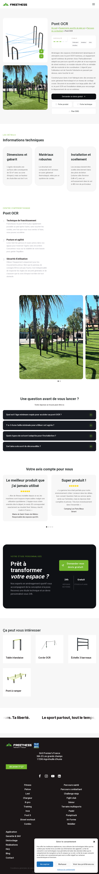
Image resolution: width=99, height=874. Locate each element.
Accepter (45, 864)
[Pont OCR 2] (25, 87)
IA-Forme (71, 819)
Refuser (62, 864)
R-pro (27, 802)
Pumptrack (71, 815)
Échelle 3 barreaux (81, 657)
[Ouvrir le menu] (93, 4)
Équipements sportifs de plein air (72, 28)
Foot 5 (28, 815)
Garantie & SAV (13, 836)
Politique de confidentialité (66, 870)
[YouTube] (53, 776)
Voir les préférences (83, 864)
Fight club (71, 798)
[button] (94, 842)
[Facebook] (39, 776)
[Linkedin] (59, 776)
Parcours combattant (71, 789)
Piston (28, 789)
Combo (27, 824)
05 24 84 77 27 (16, 766)
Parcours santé (71, 785)
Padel (71, 811)
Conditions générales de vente (22, 868)
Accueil (54, 28)
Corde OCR (44, 657)
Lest (27, 793)
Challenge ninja (71, 793)
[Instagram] (46, 776)
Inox (28, 811)
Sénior (71, 802)
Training (28, 806)
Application (11, 832)
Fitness (27, 785)
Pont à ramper (13, 690)
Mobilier (71, 824)
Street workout (27, 819)
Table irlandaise (14, 657)
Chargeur (27, 798)
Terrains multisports (71, 806)
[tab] (58, 381)
